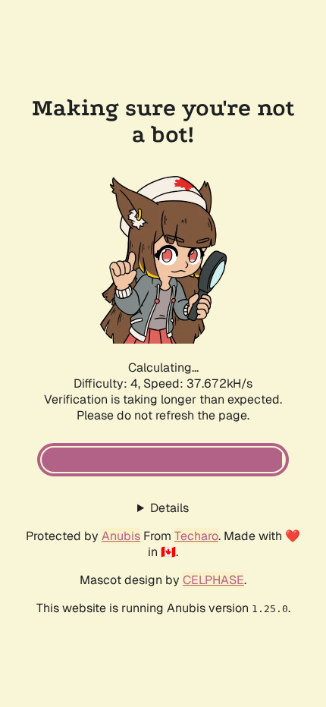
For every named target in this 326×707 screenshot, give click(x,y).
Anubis (121, 536)
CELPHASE (213, 580)
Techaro (196, 536)
